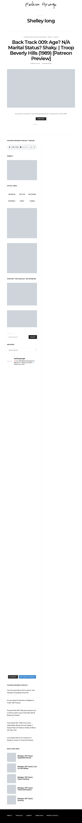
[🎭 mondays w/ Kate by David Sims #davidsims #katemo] (29, 372)
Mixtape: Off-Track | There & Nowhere (25, 789)
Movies (50, 37)
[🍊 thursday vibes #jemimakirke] (14, 461)
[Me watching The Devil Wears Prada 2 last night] (29, 462)
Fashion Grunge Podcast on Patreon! (35, 37)
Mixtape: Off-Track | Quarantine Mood (25, 757)
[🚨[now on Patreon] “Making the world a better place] (29, 620)
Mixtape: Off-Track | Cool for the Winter (27, 767)
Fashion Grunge (47, 63)
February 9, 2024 (35, 63)
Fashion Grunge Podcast (17, 685)
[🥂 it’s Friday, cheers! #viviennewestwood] (14, 381)
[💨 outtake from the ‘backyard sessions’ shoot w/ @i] (14, 473)
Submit (29, 815)
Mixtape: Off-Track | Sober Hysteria (25, 778)
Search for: (10, 333)
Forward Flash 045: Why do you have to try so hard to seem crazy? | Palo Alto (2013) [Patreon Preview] (21, 712)
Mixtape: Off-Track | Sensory (25, 799)
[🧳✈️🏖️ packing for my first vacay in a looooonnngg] (14, 372)
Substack (39, 815)
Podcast (55, 37)
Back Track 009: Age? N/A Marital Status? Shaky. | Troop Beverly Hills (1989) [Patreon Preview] (41, 50)
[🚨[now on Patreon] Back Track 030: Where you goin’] (29, 516)
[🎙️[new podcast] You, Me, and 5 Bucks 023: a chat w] (29, 418)
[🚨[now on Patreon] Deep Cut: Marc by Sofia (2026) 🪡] (14, 616)
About (9, 815)
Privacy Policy (52, 815)
